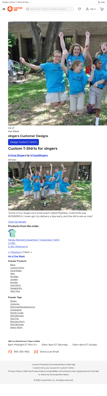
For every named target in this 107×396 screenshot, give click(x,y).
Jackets (14, 279)
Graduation (16, 310)
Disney (13, 301)
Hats (12, 273)
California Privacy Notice (33, 371)
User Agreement (79, 371)
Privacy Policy (14, 371)
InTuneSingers (39, 155)
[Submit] (27, 9)
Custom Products (40, 364)
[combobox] (50, 9)
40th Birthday (17, 324)
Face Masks (16, 270)
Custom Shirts (17, 268)
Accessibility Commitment (58, 371)
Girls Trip (14, 318)
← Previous (14, 252)
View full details (17, 221)
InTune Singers (17, 155)
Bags (12, 265)
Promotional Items (57, 364)
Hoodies (14, 276)
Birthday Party (17, 321)
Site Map (71, 364)
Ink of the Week (16, 256)
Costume (14, 304)
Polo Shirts (15, 285)
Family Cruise (16, 313)
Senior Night (16, 327)
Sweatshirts (16, 288)
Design (23, 142)
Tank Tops (15, 291)
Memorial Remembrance (22, 307)
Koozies (14, 282)
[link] (14, 9)
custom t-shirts (67, 368)
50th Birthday (17, 316)
